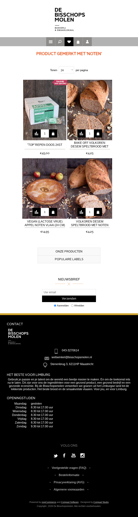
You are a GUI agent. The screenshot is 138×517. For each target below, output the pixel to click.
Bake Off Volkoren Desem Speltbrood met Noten (90, 145)
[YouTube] (73, 456)
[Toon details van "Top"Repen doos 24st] (44, 110)
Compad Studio (101, 502)
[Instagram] (82, 456)
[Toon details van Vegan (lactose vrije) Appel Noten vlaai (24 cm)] (44, 188)
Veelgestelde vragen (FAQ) (69, 467)
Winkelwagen (78, 41)
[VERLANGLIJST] (69, 41)
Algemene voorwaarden (69, 489)
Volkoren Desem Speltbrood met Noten (90, 223)
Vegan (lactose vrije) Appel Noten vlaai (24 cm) (45, 223)
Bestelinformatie (69, 475)
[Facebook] (64, 456)
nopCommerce (49, 502)
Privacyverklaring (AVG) (69, 482)
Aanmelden (63, 305)
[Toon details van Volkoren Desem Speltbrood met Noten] (89, 188)
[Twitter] (55, 456)
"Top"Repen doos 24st (44, 144)
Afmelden (79, 305)
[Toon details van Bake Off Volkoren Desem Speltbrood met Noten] (89, 110)
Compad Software (70, 502)
